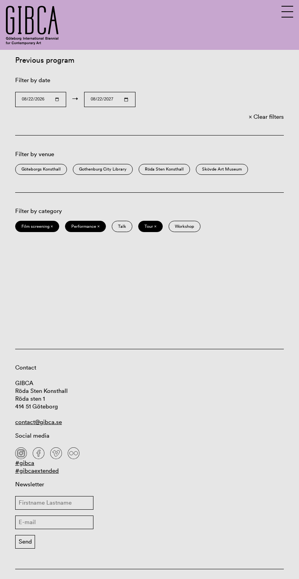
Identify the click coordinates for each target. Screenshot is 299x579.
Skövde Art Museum (222, 169)
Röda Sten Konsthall (164, 169)
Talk (122, 226)
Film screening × (37, 226)
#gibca (24, 462)
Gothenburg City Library (103, 169)
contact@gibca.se (38, 422)
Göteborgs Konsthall (41, 169)
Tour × (150, 226)
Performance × (85, 226)
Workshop (184, 226)
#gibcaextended (37, 470)
